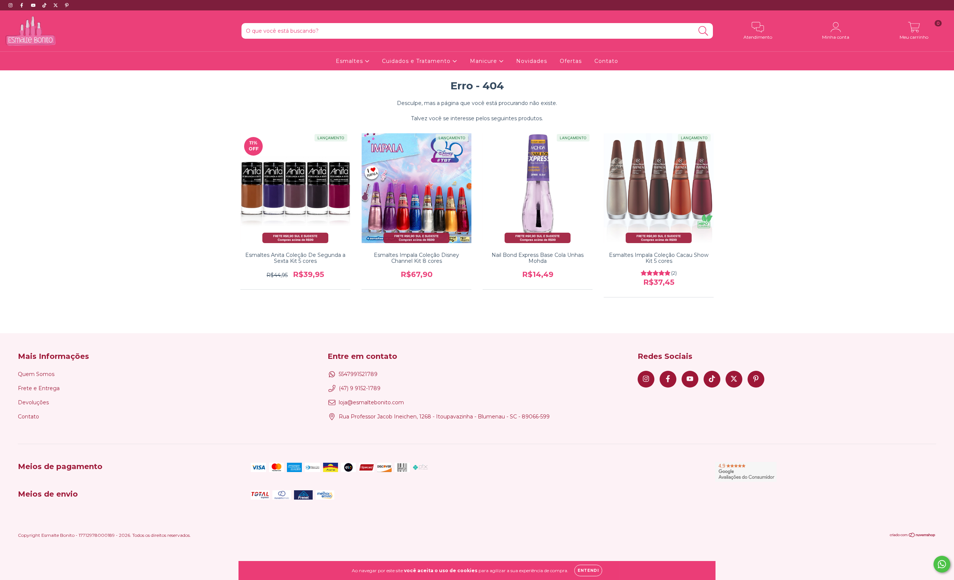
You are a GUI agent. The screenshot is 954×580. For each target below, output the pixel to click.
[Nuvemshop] (913, 536)
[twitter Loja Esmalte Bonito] (56, 5)
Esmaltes (350, 61)
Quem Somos (36, 374)
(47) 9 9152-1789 (359, 388)
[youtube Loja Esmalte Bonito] (34, 5)
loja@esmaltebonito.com (371, 402)
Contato (606, 61)
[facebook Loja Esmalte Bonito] (22, 5)
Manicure (484, 61)
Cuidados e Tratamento (417, 61)
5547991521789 (358, 374)
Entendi (588, 570)
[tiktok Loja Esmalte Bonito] (45, 5)
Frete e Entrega (39, 388)
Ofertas (571, 61)
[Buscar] (703, 31)
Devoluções (33, 402)
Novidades (531, 61)
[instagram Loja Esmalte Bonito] (11, 5)
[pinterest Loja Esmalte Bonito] (67, 5)
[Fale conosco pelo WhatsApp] (942, 564)
